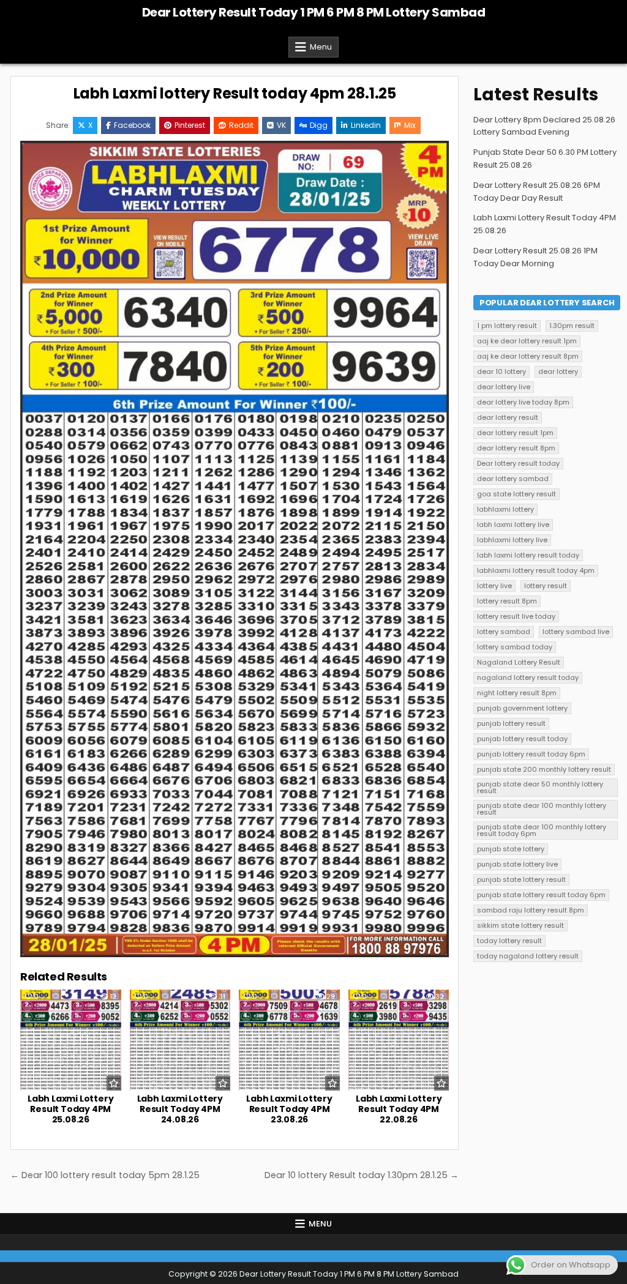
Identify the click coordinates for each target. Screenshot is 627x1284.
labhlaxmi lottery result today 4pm (536, 570)
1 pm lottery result (507, 325)
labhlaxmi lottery (505, 509)
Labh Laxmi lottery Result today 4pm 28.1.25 (234, 93)
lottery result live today (516, 616)
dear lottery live (503, 387)
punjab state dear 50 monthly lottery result (540, 787)
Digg (319, 125)
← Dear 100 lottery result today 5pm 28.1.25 (105, 1175)
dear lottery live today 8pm (523, 402)
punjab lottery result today (522, 739)
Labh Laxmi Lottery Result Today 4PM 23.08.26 (289, 1108)
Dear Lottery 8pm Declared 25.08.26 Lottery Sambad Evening (544, 126)
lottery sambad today (514, 647)
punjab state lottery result (521, 879)
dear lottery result (507, 417)
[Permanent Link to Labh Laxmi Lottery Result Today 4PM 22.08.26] (398, 1040)
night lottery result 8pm (517, 693)
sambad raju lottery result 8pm (530, 910)
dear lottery (558, 371)
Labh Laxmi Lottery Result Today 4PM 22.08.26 (398, 1108)
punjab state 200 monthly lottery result (544, 769)
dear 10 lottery (501, 371)
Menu (321, 47)
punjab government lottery (522, 708)
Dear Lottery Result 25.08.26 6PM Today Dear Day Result (536, 191)
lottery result (545, 586)
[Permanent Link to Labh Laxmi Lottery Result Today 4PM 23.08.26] (289, 1040)
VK (281, 125)
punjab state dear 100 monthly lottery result (541, 809)
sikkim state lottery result (520, 925)
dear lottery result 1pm (515, 433)
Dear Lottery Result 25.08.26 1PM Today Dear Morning (535, 257)
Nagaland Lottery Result (518, 662)
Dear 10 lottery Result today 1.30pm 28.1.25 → (362, 1175)
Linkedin (366, 125)
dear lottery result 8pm (516, 448)
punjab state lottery (510, 849)
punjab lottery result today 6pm (531, 754)
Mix (410, 125)
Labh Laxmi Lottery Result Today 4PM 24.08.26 (180, 1108)
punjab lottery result (511, 723)
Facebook (132, 125)
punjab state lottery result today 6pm (541, 895)
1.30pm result (572, 325)
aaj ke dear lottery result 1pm (527, 341)
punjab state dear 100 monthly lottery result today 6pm (541, 830)
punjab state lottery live (517, 864)
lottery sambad (503, 631)
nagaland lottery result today (528, 677)
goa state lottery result (516, 494)
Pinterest (190, 125)
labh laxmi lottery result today (528, 555)
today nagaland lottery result (528, 956)
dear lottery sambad (513, 478)
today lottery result (509, 941)
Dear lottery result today (518, 463)
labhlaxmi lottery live (512, 540)
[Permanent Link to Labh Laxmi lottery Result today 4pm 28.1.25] (234, 549)
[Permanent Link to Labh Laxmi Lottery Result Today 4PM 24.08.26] (180, 1040)
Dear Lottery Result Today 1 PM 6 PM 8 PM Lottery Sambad (314, 12)
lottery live (494, 586)
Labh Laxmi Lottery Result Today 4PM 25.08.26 (70, 1108)
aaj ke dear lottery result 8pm (528, 356)
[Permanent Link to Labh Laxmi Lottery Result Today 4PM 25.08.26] (70, 1040)
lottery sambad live (576, 631)
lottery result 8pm (507, 601)
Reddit (241, 125)
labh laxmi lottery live (513, 524)
